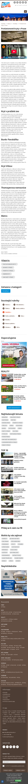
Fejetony (4, 684)
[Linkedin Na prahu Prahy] (23, 2)
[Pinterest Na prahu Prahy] (26, 2)
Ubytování (4, 624)
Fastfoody (4, 633)
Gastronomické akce (6, 614)
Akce (2, 610)
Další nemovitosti (13, 408)
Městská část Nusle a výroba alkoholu (19, 504)
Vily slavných (5, 645)
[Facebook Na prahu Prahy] (15, 2)
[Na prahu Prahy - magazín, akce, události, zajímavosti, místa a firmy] (6, 5)
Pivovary (10, 633)
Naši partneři (6, 699)
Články (3, 606)
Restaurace (15, 631)
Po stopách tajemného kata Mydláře (20, 482)
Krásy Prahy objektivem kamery (15, 684)
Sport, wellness (5, 658)
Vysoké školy (13, 677)
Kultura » (7, 304)
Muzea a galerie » (10, 323)
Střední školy (5, 677)
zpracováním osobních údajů (17, 766)
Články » (7, 308)
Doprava (3, 663)
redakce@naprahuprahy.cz (10, 732)
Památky (15, 23)
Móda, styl (4, 636)
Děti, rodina (4, 652)
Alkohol (9, 631)
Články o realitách (13, 619)
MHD (8, 665)
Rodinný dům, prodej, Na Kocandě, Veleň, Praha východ (20, 376)
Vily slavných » (20, 304)
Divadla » (7, 319)
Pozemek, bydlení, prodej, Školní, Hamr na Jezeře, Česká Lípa (20, 397)
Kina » (22, 316)
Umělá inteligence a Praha (8, 682)
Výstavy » (8, 327)
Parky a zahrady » (10, 316)
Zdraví (16, 654)
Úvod (17, 5)
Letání (19, 665)
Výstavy (13, 649)
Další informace (14, 782)
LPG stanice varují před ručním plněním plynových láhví (20, 490)
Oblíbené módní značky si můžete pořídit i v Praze (13, 638)
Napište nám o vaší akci (7, 612)
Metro (24, 665)
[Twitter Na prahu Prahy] (20, 2)
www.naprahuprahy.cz (9, 736)
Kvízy (19, 677)
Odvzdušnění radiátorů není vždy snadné (19, 476)
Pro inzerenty (24, 5)
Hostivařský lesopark (20, 519)
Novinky (3, 23)
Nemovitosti (5, 619)
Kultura (9, 23)
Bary (21, 631)
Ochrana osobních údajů (9, 701)
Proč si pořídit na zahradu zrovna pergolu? (19, 497)
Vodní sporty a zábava (18, 659)
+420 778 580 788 (7, 734)
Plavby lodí (4, 667)
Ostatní (3, 680)
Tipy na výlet (10, 654)
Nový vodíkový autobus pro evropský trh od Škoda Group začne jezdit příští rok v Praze (20, 513)
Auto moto (14, 665)
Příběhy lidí (18, 682)
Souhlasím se (14, 766)
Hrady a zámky (18, 645)
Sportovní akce (18, 612)
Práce (2, 670)
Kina (18, 647)
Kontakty (6, 697)
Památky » (8, 312)
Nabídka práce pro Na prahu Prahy (15, 672)
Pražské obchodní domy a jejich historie (20, 468)
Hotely (3, 626)
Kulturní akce (16, 614)
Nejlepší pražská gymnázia (18, 461)
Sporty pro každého (6, 659)
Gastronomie (5, 629)
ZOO (18, 649)
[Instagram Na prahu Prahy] (17, 2)
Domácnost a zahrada (7, 621)
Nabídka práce (7, 694)
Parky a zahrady (11, 647)
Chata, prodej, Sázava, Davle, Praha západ (20, 386)
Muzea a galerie (5, 649)
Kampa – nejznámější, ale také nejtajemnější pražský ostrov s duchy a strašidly (20, 455)
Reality (3, 617)
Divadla (22, 647)
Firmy (2, 605)
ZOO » (18, 327)
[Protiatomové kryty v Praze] (14, 36)
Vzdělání (3, 675)
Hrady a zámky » (20, 308)
